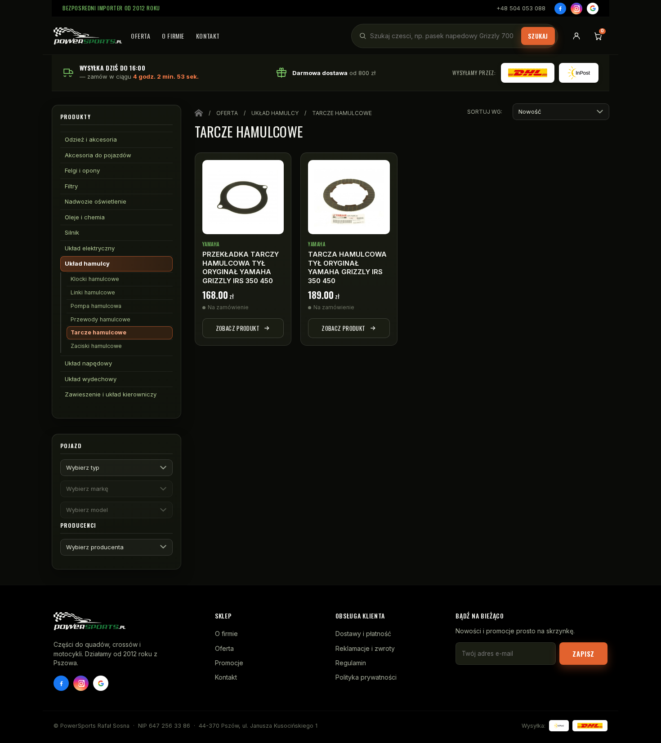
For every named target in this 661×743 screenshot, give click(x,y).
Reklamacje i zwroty (365, 648)
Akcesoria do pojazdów (98, 155)
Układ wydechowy (90, 379)
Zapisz (583, 653)
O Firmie (173, 35)
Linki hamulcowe (93, 292)
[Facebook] (560, 8)
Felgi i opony (82, 170)
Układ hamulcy (87, 263)
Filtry (71, 186)
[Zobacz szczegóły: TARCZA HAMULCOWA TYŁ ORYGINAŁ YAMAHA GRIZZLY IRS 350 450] (349, 197)
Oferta (140, 35)
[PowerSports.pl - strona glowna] (88, 35)
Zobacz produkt (237, 328)
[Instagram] (576, 8)
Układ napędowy (88, 363)
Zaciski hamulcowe (96, 346)
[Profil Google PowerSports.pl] (100, 683)
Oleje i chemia (85, 217)
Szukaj (538, 35)
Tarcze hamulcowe (98, 332)
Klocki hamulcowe (95, 279)
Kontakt (208, 35)
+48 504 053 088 (520, 8)
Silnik (72, 232)
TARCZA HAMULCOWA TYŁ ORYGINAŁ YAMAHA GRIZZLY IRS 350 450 (347, 267)
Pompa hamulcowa (96, 306)
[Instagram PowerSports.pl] (81, 683)
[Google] (592, 8)
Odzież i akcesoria (91, 139)
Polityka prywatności (366, 677)
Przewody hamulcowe (100, 319)
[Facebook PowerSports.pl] (61, 683)
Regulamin (350, 663)
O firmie (226, 633)
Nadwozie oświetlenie (95, 201)
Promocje (229, 663)
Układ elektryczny (90, 248)
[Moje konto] (576, 36)
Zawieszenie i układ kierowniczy (110, 394)
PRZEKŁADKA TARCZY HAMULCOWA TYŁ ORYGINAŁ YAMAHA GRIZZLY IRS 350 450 (240, 267)
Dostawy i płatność (363, 633)
